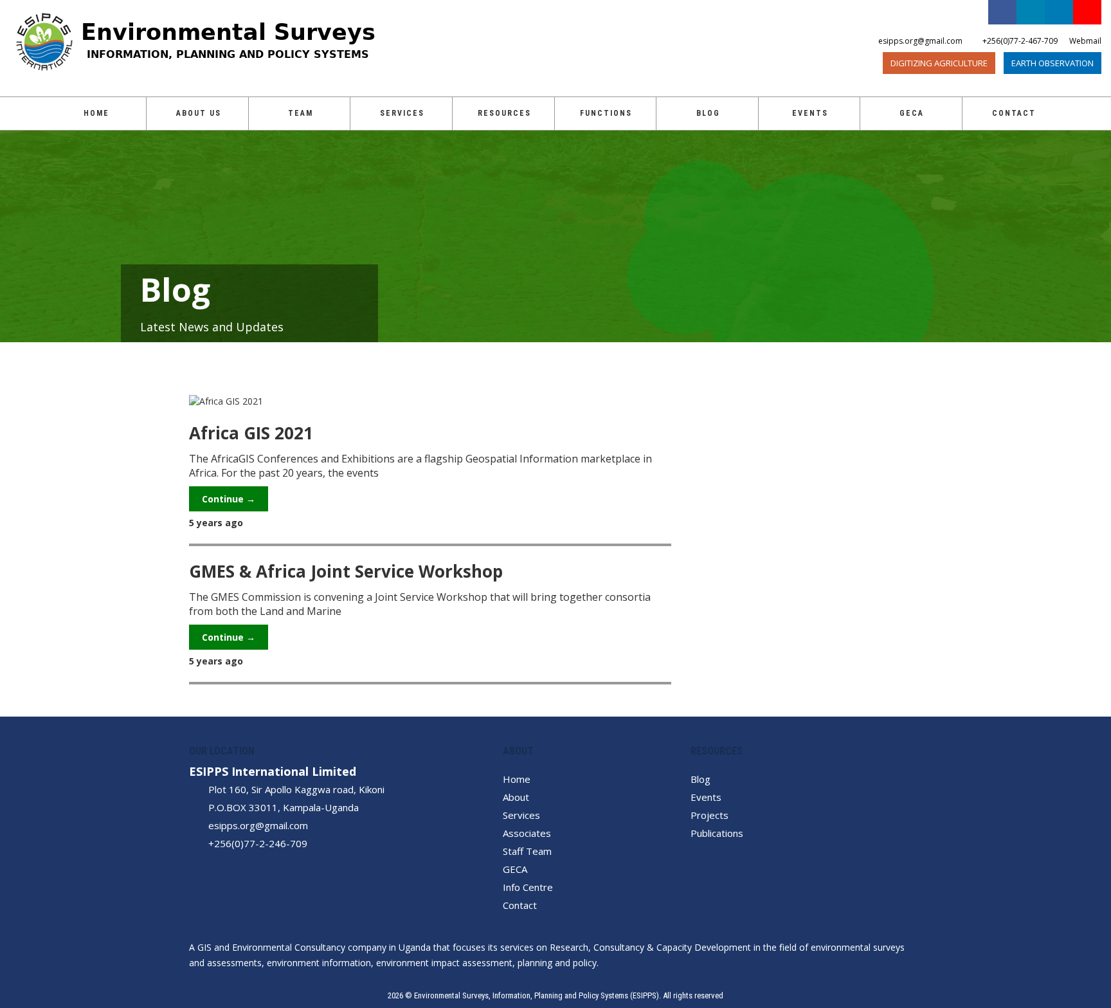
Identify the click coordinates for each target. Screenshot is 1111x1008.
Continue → (228, 499)
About (516, 797)
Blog (708, 113)
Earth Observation (1052, 63)
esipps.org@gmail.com (258, 825)
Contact (1014, 113)
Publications (717, 833)
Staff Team (527, 851)
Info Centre (528, 887)
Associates (527, 833)
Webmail (1085, 40)
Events (810, 113)
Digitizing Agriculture (939, 63)
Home (96, 113)
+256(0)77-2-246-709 (257, 843)
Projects (709, 815)
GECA (515, 869)
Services (402, 113)
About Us (198, 113)
